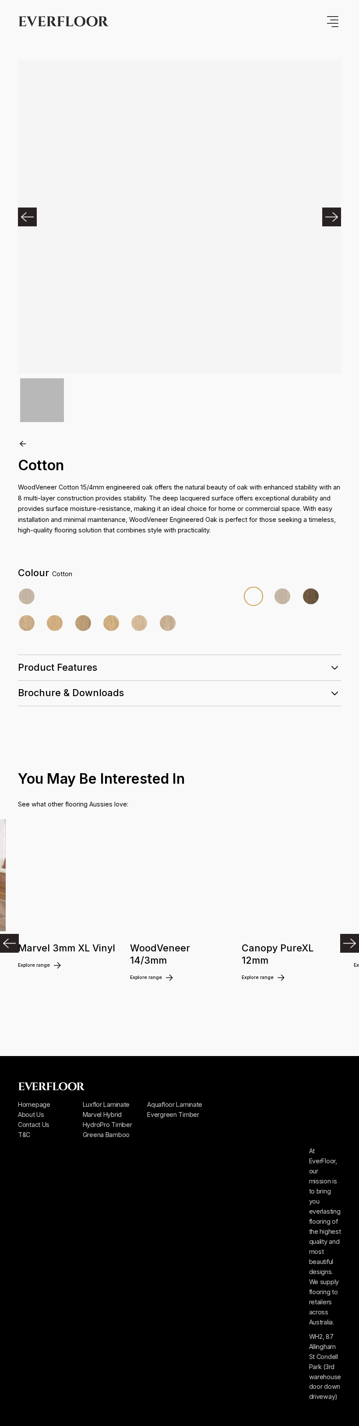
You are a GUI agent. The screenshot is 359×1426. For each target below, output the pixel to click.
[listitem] (67, 918)
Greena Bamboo (106, 1134)
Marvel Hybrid (102, 1114)
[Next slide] (349, 943)
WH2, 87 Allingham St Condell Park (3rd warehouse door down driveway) (325, 1367)
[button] (35, 217)
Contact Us (33, 1124)
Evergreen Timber (173, 1114)
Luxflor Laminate (106, 1104)
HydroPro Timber (107, 1124)
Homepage (34, 1104)
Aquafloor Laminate (174, 1104)
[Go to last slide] (9, 943)
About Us (31, 1114)
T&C (24, 1134)
